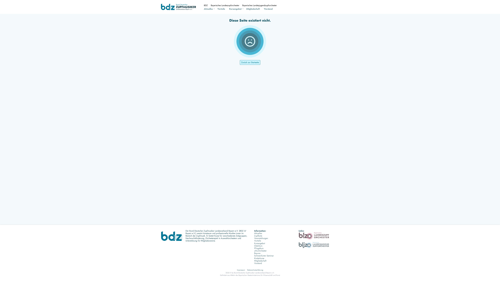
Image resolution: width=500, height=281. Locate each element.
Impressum (241, 270)
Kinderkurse (259, 258)
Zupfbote (258, 235)
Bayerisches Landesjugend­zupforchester (259, 5)
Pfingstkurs (258, 248)
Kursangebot (235, 8)
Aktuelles (208, 8)
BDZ (206, 5)
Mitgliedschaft (253, 8)
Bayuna (257, 253)
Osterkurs (258, 245)
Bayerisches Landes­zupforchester (225, 5)
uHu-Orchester (260, 250)
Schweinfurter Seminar (264, 255)
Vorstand (268, 8)
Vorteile (221, 8)
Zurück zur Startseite (250, 62)
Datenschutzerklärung (255, 270)
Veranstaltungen (261, 238)
